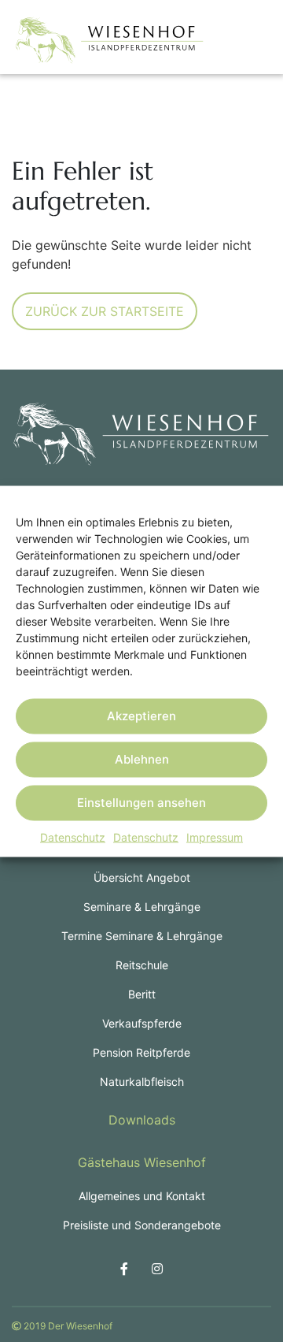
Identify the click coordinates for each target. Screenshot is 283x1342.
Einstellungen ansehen (141, 802)
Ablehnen (142, 759)
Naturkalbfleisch (142, 1081)
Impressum (214, 836)
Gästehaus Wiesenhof (142, 1162)
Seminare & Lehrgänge (141, 906)
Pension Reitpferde (141, 1052)
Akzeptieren (141, 715)
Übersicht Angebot (142, 877)
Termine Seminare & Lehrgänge (141, 935)
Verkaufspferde (142, 1023)
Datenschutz (72, 836)
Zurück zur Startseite (104, 311)
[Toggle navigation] (247, 40)
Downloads (141, 1120)
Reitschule (142, 965)
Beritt (142, 994)
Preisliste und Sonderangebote (142, 1225)
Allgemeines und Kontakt (142, 1196)
